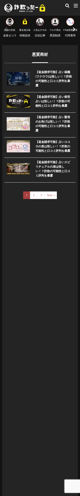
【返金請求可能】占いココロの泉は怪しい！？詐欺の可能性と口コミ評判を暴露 (53, 146)
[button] (73, 29)
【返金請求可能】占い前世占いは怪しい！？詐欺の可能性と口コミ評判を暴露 (53, 101)
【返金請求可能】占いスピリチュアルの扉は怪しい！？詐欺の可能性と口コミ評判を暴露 (53, 169)
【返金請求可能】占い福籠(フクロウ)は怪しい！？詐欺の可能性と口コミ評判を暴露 (54, 79)
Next (49, 195)
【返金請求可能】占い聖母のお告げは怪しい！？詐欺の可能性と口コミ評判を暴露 (53, 124)
